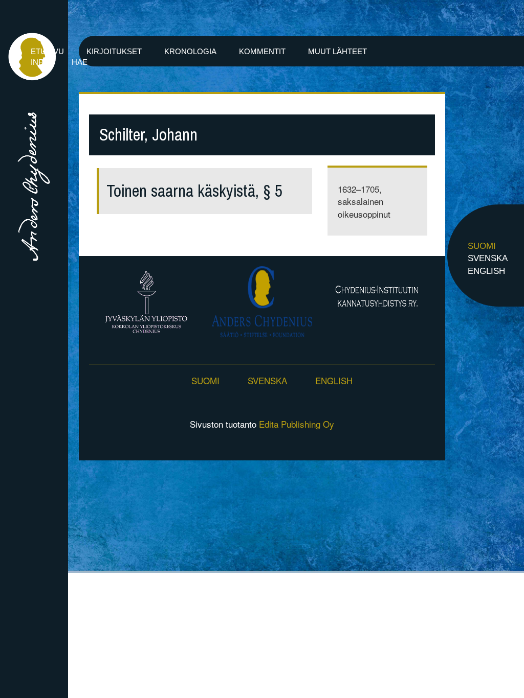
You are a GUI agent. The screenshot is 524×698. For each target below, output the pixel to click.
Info (40, 62)
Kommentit (262, 51)
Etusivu (47, 51)
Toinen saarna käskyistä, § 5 (194, 190)
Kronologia (190, 51)
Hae (80, 62)
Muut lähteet (337, 51)
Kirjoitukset (114, 51)
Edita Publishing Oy (296, 423)
